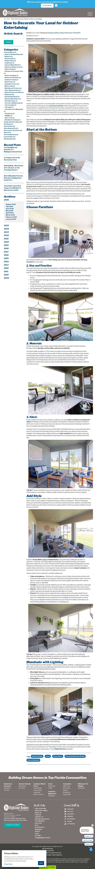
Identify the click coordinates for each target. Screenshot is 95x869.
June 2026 (10, 209)
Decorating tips (33, 760)
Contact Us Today (12, 825)
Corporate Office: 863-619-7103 (14, 818)
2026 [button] (6, 200)
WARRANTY (38, 829)
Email (52, 867)
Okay (41, 863)
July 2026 (9, 206)
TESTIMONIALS (40, 821)
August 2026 (11, 204)
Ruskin (65, 790)
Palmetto (7, 788)
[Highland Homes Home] (15, 10)
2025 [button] (6, 225)
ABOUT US (38, 812)
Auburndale (37, 788)
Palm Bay (51, 796)
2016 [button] (6, 255)
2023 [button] (6, 232)
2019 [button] (6, 245)
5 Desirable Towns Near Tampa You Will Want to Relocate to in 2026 (12, 188)
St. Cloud (22, 788)
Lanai (48, 756)
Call (43, 867)
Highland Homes (61, 749)
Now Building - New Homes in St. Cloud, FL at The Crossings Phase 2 (13, 168)
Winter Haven (38, 794)
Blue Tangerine (57, 855)
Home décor (57, 756)
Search (8, 42)
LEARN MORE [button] (47, 5)
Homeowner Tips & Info (73, 33)
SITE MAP (38, 835)
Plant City (66, 786)
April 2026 (10, 213)
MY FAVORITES (39, 827)
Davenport (22, 786)
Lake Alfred (37, 790)
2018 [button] (6, 248)
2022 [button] (6, 235)
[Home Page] (4, 19)
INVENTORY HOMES (41, 810)
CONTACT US (39, 817)
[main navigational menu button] (90, 14)
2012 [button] (6, 268)
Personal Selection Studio (75, 756)
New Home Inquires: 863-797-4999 (15, 820)
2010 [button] (6, 275)
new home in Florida (56, 106)
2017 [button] (6, 252)
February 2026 (11, 217)
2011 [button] (6, 271)
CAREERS (38, 814)
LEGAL (37, 833)
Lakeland (36, 792)
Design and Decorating (56, 33)
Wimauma (66, 792)
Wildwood (81, 788)
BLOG (36, 825)
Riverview (66, 788)
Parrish (6, 790)
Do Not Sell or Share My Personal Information (47, 852)
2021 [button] (6, 239)
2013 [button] (6, 265)
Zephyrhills (67, 794)
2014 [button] (6, 261)
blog (8, 19)
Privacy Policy (49, 850)
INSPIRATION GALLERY (42, 819)
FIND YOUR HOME (40, 808)
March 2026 (10, 215)
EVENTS (37, 831)
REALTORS (38, 823)
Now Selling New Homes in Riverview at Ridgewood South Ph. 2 (13, 178)
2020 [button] (6, 242)
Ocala (50, 788)
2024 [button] (6, 229)
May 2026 (9, 211)
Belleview (51, 786)
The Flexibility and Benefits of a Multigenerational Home (13, 150)
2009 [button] (6, 278)
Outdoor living (37, 756)
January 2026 (11, 219)
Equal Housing (48, 848)
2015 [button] (6, 258)
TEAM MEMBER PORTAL (42, 837)
